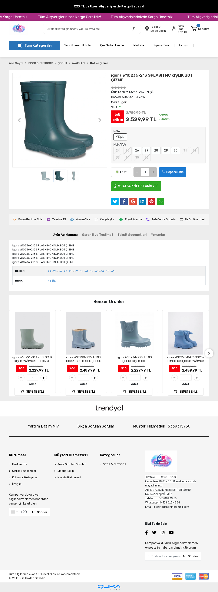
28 (156, 150)
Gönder (42, 512)
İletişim (184, 45)
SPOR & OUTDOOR (114, 464)
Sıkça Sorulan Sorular (95, 426)
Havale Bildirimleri (69, 477)
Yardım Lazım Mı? (43, 426)
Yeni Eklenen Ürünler (78, 45)
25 (127, 150)
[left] (9, 353)
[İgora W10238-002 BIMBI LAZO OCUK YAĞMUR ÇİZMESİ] (186, 333)
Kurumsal (17, 455)
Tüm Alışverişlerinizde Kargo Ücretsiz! (61, 17)
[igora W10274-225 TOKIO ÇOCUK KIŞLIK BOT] (83, 333)
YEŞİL (120, 137)
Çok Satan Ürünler (112, 45)
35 (137, 157)
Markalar (139, 45)
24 (118, 150)
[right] (209, 353)
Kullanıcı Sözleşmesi (25, 477)
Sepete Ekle (175, 172)
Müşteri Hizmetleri (161, 426)
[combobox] (14, 512)
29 (166, 150)
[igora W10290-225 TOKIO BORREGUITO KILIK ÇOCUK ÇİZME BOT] (32, 333)
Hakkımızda (19, 464)
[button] (200, 29)
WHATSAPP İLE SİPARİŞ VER (138, 186)
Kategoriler (110, 455)
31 (185, 150)
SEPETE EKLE (35, 391)
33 (118, 157)
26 (137, 150)
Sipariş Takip (162, 45)
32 (194, 150)
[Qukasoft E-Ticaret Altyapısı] (109, 587)
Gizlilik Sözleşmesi (24, 470)
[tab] (65, 234)
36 (146, 157)
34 (127, 157)
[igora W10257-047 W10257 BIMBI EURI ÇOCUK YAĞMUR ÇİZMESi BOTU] (134, 333)
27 (146, 150)
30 (176, 150)
